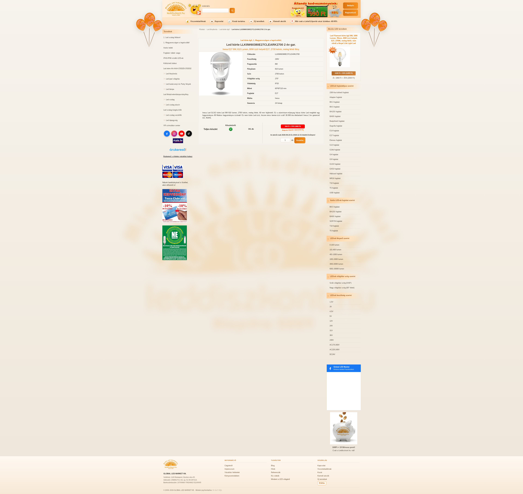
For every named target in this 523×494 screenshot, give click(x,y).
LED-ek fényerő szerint (339, 238)
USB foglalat (335, 193)
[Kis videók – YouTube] (194, 9)
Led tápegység (171, 120)
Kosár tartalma (236, 21)
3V (331, 307)
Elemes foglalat (336, 140)
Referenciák (275, 472)
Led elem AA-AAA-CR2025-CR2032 (177, 68)
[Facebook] (167, 134)
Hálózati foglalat (336, 174)
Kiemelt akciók (278, 21)
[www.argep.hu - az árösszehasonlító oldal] (178, 142)
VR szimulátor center (171, 125)
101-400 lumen (335, 250)
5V (331, 316)
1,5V (331, 302)
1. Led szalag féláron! (171, 37)
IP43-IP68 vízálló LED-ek (173, 58)
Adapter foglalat (336, 97)
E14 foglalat (334, 131)
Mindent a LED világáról (280, 479)
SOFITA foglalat (336, 221)
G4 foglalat (334, 154)
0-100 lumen (334, 245)
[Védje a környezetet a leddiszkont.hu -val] (174, 259)
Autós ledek (168, 48)
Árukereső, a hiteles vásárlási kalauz (177, 156)
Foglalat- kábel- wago (171, 53)
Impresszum (229, 469)
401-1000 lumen (336, 254)
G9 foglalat (334, 159)
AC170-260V (335, 345)
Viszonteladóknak (196, 21)
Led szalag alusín (173, 105)
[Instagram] (174, 134)
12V (331, 321)
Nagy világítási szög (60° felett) (342, 288)
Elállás (322, 483)
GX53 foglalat (335, 169)
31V (331, 330)
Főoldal (202, 29)
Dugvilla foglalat (336, 126)
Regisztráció (350, 13)
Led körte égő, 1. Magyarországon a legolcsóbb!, (261, 40)
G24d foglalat (335, 150)
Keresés (206, 6)
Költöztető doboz (170, 63)
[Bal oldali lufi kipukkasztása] (141, 25)
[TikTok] (189, 134)
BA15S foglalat (335, 112)
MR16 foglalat (335, 178)
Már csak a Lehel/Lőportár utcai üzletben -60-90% (314, 21)
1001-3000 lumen (336, 259)
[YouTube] (182, 134)
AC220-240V (335, 350)
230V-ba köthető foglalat (339, 92)
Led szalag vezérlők (174, 115)
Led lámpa (170, 89)
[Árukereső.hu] (177, 151)
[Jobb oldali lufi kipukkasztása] (157, 25)
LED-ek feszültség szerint (341, 295)
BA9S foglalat (335, 116)
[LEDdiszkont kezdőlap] (176, 9)
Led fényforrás (171, 74)
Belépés (350, 5)
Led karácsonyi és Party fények (178, 84)
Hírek (273, 469)
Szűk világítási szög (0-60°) (340, 283)
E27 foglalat (334, 135)
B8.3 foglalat (335, 102)
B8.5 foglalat (335, 107)
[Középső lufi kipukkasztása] (149, 19)
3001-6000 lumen (336, 264)
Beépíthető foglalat (337, 121)
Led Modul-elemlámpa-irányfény (175, 94)
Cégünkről (228, 466)
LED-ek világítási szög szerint (342, 276)
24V (331, 326)
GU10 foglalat (335, 164)
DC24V (332, 354)
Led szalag (170, 100)
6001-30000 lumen (337, 269)
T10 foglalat (334, 183)
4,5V (331, 311)
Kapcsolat (217, 21)
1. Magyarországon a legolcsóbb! (176, 43)
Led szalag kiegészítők (172, 110)
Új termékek (257, 21)
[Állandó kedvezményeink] (290, 9)
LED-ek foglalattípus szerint (341, 86)
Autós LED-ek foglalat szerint (342, 200)
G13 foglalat (334, 145)
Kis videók (275, 476)
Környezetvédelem (232, 476)
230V (332, 340)
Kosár (319, 472)
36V (331, 335)
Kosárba (299, 140)
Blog (273, 466)
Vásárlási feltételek (232, 472)
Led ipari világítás (173, 79)
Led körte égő (224, 29)
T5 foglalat (334, 188)
